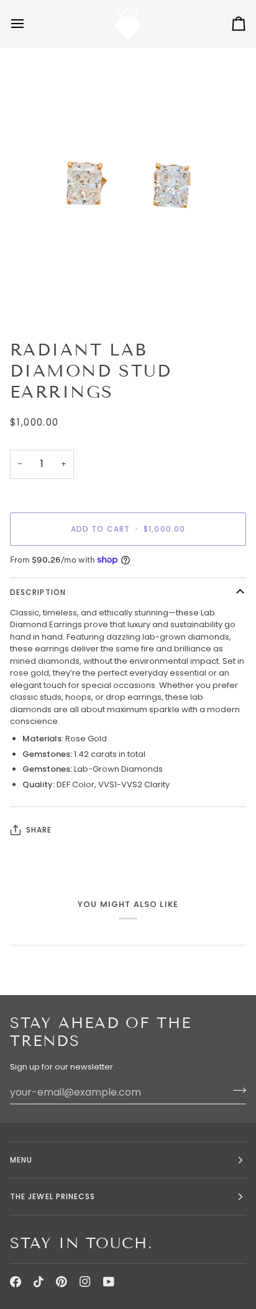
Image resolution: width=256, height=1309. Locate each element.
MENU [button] (21, 1160)
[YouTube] (108, 1281)
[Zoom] (128, 188)
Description (38, 592)
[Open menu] (28, 23)
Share (39, 829)
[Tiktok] (38, 1281)
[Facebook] (15, 1281)
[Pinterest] (61, 1281)
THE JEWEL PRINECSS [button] (52, 1196)
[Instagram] (85, 1281)
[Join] (236, 1091)
